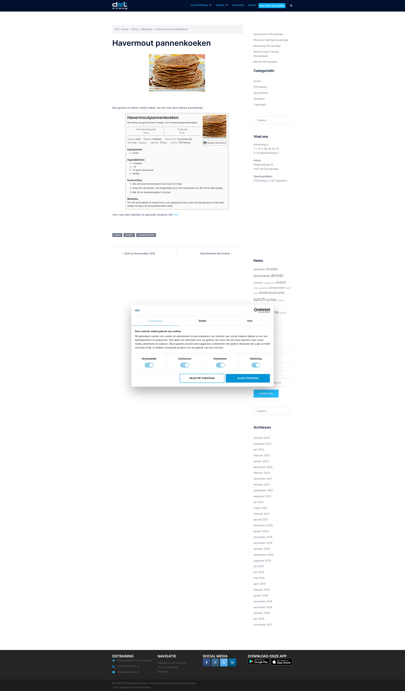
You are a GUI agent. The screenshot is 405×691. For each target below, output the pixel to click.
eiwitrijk (258, 282)
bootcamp (262, 276)
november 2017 (263, 624)
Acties (257, 81)
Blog (134, 29)
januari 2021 (261, 519)
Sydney (146, 687)
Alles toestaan (248, 378)
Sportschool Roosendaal (268, 34)
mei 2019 (259, 578)
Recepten (147, 29)
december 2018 (263, 601)
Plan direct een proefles (272, 5)
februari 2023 (262, 455)
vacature (283, 313)
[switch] (184, 365)
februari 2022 (262, 472)
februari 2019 (262, 589)
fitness (256, 288)
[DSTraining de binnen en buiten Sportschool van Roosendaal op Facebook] (206, 662)
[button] (291, 5)
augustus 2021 (262, 496)
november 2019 (263, 543)
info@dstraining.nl (267, 152)
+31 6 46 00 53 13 (267, 148)
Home (124, 29)
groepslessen (277, 287)
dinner (277, 275)
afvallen (272, 269)
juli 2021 (259, 502)
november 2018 (263, 607)
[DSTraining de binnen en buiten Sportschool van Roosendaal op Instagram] (215, 662)
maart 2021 (260, 507)
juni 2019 (259, 572)
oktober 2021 (262, 484)
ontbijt (129, 235)
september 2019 (263, 554)
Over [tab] (250, 321)
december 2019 (263, 537)
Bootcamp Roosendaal (267, 45)
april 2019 (259, 583)
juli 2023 (259, 449)
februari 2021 (262, 513)
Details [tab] (202, 321)
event (281, 282)
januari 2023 (261, 461)
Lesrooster (238, 5)
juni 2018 (259, 618)
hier (176, 214)
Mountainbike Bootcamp (215, 253)
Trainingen (260, 104)
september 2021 (263, 490)
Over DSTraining (199, 5)
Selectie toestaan (202, 378)
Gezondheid (261, 92)
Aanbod (220, 5)
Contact (252, 5)
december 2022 (263, 467)
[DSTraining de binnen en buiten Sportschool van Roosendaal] (119, 5)
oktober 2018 (262, 613)
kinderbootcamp (271, 293)
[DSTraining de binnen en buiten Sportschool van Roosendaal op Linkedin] (232, 662)
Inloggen (163, 671)
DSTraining (260, 87)
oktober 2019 (262, 548)
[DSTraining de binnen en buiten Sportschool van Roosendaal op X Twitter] (224, 662)
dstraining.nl (261, 144)
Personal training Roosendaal (271, 39)
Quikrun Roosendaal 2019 (139, 253)
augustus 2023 (262, 443)
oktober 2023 (262, 437)
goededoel (264, 288)
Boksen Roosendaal (265, 61)
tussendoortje (146, 235)
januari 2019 (261, 595)
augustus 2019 (262, 560)
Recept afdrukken (216, 142)
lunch (117, 235)
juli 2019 (259, 566)
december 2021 (263, 478)
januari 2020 (261, 531)
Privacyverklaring (168, 667)
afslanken (259, 269)
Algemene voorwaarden (172, 662)
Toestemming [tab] (154, 321)
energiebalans (269, 283)
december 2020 (263, 525)
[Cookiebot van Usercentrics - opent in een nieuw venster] (256, 310)
